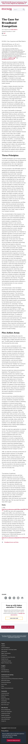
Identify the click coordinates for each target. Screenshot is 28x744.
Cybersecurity (4, 651)
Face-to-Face (4, 684)
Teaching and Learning (6, 661)
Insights (3, 666)
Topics (3, 643)
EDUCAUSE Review (5, 671)
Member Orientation (5, 715)
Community (4, 691)
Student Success (4, 659)
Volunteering (4, 700)
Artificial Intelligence (5, 647)
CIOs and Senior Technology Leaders (9, 649)
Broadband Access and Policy (11, 542)
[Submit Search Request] (24, 9)
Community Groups (5, 693)
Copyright (3, 728)
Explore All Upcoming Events (7, 688)
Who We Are (4, 707)
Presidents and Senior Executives (8, 657)
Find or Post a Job (5, 704)
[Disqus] (14, 563)
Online (2, 686)
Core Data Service (5, 669)
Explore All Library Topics (6, 662)
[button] (8, 741)
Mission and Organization (6, 711)
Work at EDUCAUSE (5, 719)
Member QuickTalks (5, 699)
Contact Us (3, 721)
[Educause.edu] (7, 627)
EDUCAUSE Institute (5, 680)
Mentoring (3, 697)
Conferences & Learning (7, 674)
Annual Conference (5, 676)
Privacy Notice (4, 731)
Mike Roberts (14, 29)
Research (3, 668)
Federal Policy (4, 655)
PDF (4, 33)
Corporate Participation (6, 717)
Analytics (3, 645)
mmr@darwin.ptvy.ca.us (8, 59)
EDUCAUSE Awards (5, 702)
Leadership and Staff (5, 713)
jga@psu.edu (12, 58)
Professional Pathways (6, 682)
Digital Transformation (6, 653)
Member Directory (5, 695)
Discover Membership (5, 709)
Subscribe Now (14, 618)
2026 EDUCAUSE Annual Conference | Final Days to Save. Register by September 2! (14, 2)
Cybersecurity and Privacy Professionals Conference (12, 678)
